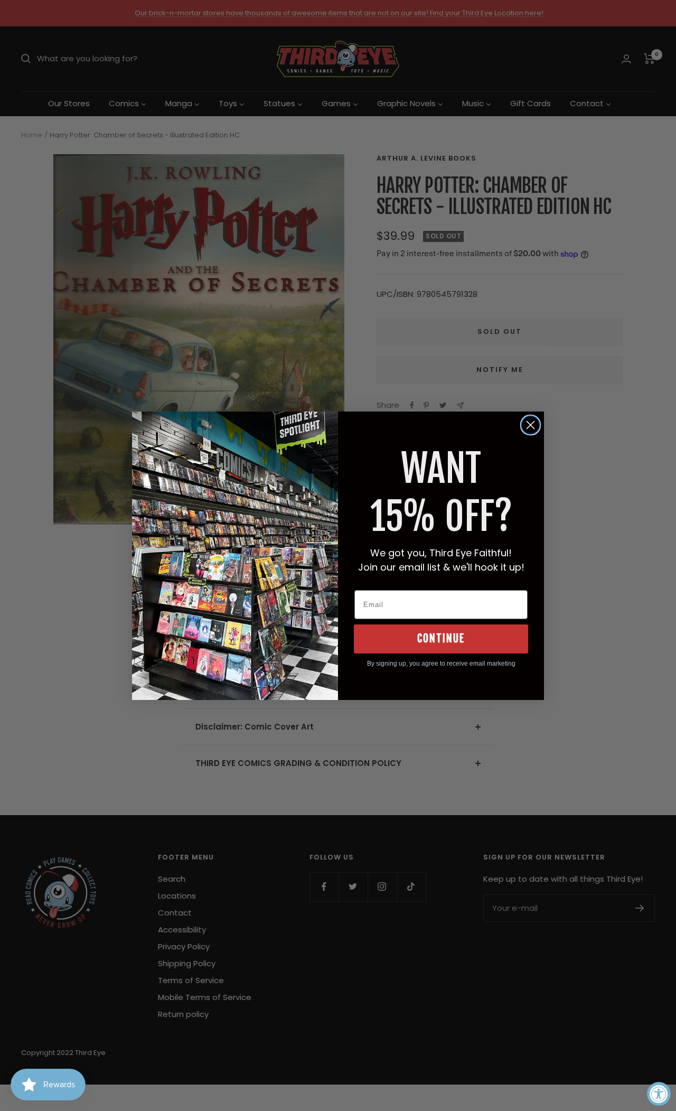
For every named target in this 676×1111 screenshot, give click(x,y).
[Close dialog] (530, 425)
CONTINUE (441, 638)
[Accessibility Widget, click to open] (659, 1094)
